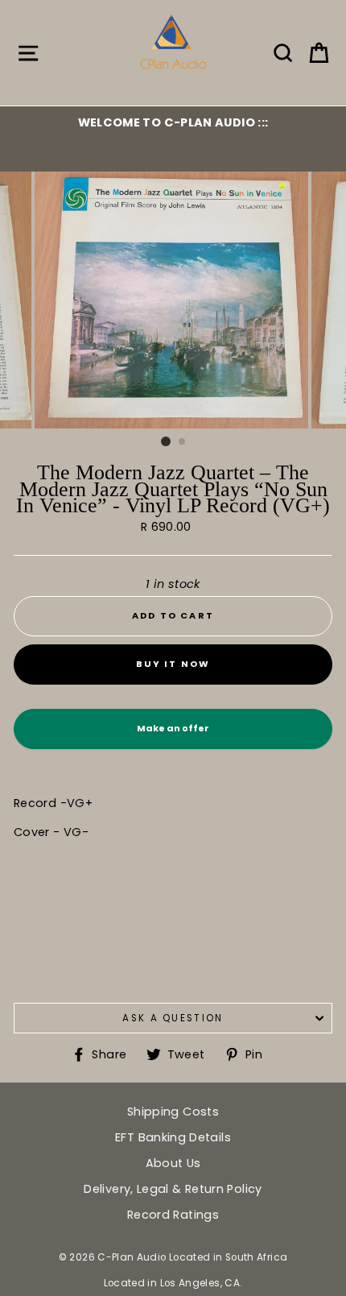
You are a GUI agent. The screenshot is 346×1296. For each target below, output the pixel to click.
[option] (173, 122)
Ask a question (172, 1018)
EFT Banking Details (173, 1137)
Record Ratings (173, 1215)
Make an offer (173, 735)
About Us (173, 1163)
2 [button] (183, 442)
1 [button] (166, 441)
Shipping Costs (173, 1111)
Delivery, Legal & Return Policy (173, 1189)
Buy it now (173, 663)
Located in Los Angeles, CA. (173, 1283)
